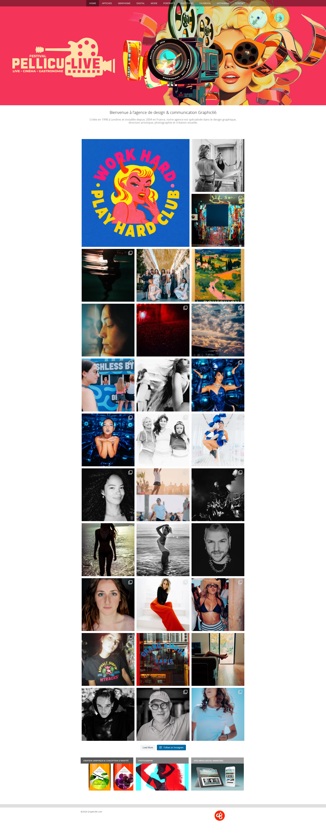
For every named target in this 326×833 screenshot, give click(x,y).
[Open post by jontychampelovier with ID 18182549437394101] (163, 659)
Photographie (145, 760)
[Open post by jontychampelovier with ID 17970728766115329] (218, 604)
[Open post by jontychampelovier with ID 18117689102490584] (163, 275)
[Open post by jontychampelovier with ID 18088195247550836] (108, 385)
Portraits (169, 3)
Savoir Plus (163, 66)
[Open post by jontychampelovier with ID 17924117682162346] (218, 385)
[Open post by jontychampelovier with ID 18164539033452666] (163, 494)
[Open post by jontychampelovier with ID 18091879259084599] (163, 385)
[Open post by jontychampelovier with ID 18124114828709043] (163, 549)
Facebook (205, 3)
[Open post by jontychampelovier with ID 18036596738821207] (218, 220)
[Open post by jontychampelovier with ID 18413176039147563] (108, 659)
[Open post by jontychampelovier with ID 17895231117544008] (108, 549)
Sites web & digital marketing (208, 760)
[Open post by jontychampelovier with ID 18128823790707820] (218, 165)
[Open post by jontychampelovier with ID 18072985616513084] (108, 330)
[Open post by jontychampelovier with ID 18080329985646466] (163, 714)
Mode (154, 3)
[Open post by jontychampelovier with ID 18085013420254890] (135, 193)
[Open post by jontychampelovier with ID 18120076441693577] (108, 604)
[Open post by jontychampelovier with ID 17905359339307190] (108, 275)
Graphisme (124, 3)
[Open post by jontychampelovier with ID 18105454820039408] (108, 440)
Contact (240, 3)
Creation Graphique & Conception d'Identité (106, 760)
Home (92, 3)
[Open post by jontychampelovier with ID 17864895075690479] (218, 714)
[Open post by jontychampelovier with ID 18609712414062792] (163, 440)
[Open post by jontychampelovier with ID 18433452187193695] (163, 604)
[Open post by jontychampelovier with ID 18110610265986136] (108, 494)
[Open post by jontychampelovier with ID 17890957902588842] (218, 494)
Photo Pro (187, 3)
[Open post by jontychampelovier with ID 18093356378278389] (218, 330)
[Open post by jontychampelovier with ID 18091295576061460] (218, 549)
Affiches (107, 3)
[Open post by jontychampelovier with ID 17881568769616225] (163, 330)
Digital (141, 3)
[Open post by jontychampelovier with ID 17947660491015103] (218, 659)
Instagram (223, 3)
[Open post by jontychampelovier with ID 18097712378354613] (218, 275)
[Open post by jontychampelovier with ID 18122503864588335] (108, 714)
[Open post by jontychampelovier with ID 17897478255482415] (218, 440)
